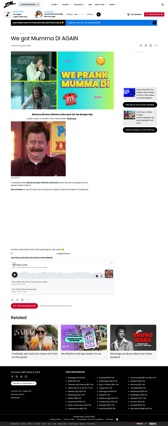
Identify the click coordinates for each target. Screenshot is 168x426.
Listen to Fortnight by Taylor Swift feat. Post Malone (16, 14)
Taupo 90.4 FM (105, 388)
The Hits (23, 424)
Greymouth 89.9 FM (76, 401)
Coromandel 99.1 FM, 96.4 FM (143, 377)
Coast (44, 424)
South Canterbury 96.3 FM (79, 405)
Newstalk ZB (15, 424)
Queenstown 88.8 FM (77, 408)
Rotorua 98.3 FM (137, 384)
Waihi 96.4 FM (74, 381)
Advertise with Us (17, 394)
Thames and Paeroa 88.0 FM (80, 384)
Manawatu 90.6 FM (138, 391)
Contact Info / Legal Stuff (21, 391)
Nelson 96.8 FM (74, 398)
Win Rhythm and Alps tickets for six (84, 342)
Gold (54, 424)
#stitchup (71, 118)
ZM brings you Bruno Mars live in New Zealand (133, 342)
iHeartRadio (15, 398)
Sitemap (109, 419)
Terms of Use (69, 419)
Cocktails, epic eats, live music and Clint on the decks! (35, 342)
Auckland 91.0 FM (106, 377)
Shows (22, 33)
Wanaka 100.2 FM (106, 405)
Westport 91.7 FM (138, 398)
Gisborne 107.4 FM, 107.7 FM (80, 388)
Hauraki (37, 424)
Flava (49, 424)
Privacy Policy (55, 419)
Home (13, 33)
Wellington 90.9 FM (138, 395)
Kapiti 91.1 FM (104, 395)
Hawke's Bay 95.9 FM (77, 391)
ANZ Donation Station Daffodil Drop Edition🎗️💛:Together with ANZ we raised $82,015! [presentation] (84, 23)
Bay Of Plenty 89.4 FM (109, 384)
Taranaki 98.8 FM (137, 388)
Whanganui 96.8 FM (107, 391)
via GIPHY (15, 178)
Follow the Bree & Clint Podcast (140, 121)
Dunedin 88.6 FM (137, 405)
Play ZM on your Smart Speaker (140, 97)
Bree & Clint (33, 33)
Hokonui (82, 424)
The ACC (30, 424)
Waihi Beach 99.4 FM (108, 381)
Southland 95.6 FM (107, 408)
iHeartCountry (62, 424)
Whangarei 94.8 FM (76, 377)
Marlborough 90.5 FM (108, 398)
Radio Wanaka (73, 424)
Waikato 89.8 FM (137, 381)
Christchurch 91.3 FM (108, 401)
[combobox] (155, 45)
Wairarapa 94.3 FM (76, 395)
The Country (91, 424)
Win (90, 4)
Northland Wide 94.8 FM (141, 408)
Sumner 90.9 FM (137, 401)
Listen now (49, 14)
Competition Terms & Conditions (90, 419)
